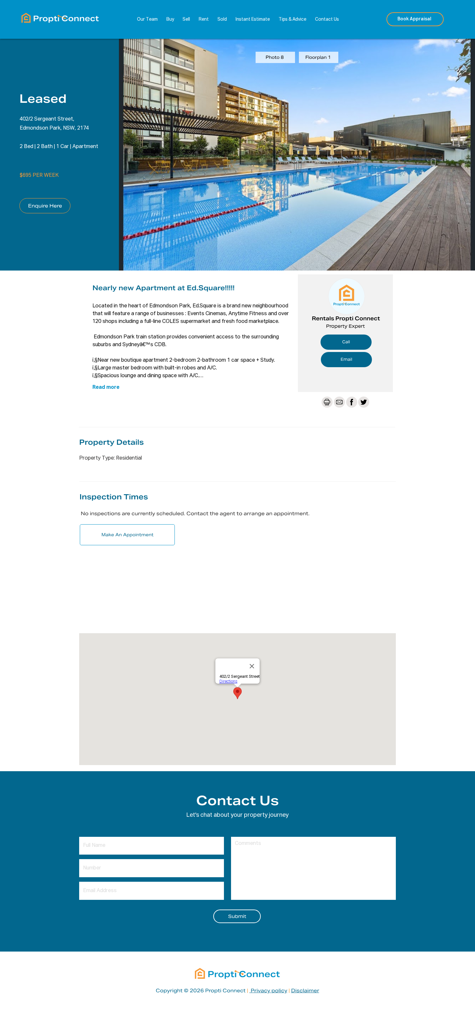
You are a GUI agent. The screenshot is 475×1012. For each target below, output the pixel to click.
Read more (106, 387)
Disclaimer (305, 990)
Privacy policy (268, 990)
